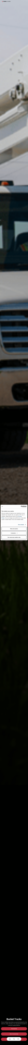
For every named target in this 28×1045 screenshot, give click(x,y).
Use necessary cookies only (14, 537)
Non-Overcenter (14, 1034)
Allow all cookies (14, 528)
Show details (21, 524)
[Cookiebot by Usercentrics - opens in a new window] (21, 506)
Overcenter (14, 1028)
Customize (13, 533)
